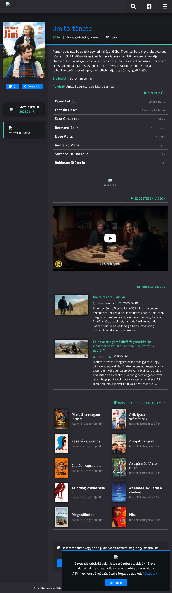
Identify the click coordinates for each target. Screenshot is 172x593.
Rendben (116, 582)
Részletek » (151, 573)
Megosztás (34, 86)
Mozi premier (29, 107)
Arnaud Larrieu (76, 86)
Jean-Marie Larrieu (101, 86)
